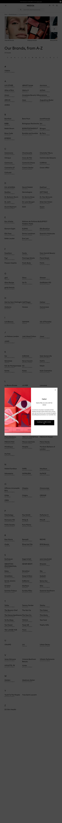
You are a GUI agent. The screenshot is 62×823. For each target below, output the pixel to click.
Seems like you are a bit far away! (44, 404)
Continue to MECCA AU (44, 422)
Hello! (44, 399)
